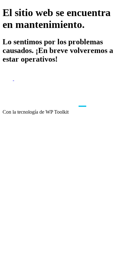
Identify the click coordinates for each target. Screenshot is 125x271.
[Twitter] (19, 78)
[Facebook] (8, 78)
